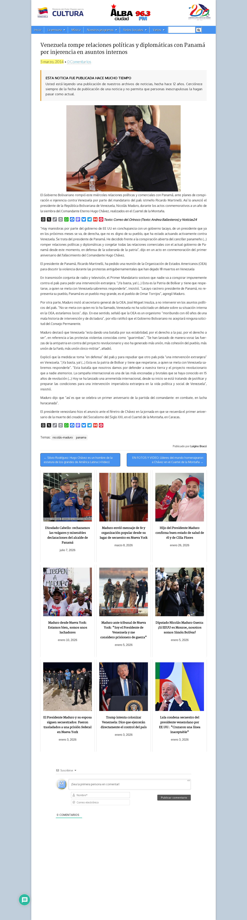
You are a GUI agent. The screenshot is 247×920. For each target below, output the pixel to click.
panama (81, 437)
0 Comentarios (79, 61)
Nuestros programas (100, 30)
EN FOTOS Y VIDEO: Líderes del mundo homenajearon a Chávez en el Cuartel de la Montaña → (167, 460)
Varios (157, 30)
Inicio (37, 30)
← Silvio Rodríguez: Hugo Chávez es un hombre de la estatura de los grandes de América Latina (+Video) (78, 460)
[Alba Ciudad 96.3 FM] (123, 13)
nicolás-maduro (63, 437)
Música (76, 30)
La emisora (55, 30)
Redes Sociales (133, 30)
